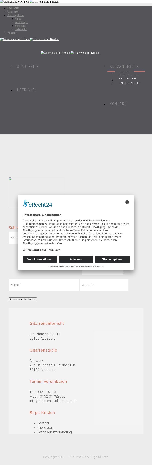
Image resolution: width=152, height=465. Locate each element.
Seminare (20, 26)
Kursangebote (15, 15)
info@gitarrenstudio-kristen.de (53, 401)
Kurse (18, 18)
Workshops (21, 22)
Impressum (46, 427)
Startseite (13, 8)
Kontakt (12, 33)
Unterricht (21, 29)
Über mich (13, 11)
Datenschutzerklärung (54, 432)
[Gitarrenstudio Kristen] (76, 39)
